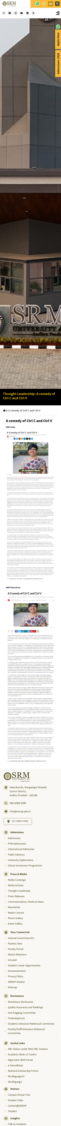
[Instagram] (15, 13)
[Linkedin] (27, 13)
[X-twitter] (33, 13)
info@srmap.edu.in (20, 811)
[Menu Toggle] (58, 13)
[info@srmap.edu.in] (6, 811)
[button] (50, 3)
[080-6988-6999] (6, 803)
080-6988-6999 (18, 803)
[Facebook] (9, 13)
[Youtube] (21, 13)
